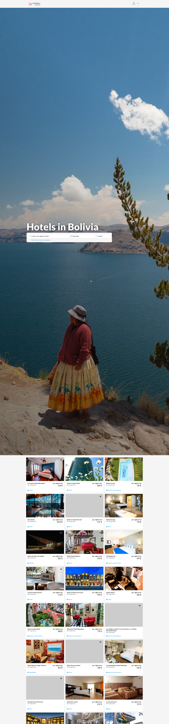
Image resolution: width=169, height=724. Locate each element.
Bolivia (48, 240)
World (33, 240)
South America (40, 240)
